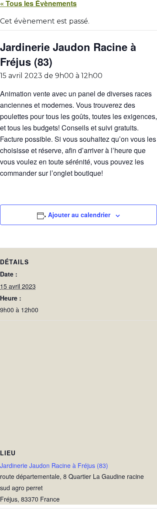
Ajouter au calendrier (79, 214)
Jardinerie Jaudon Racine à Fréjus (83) (54, 465)
